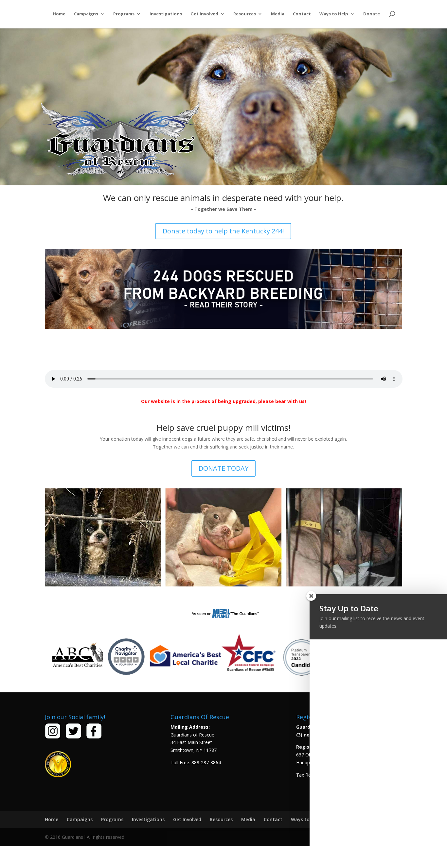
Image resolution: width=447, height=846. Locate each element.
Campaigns (86, 14)
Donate (371, 14)
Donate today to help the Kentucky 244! (223, 231)
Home (59, 14)
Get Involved (204, 14)
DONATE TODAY (223, 468)
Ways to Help (333, 14)
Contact (302, 14)
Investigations (166, 14)
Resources (244, 14)
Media (277, 14)
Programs (123, 14)
